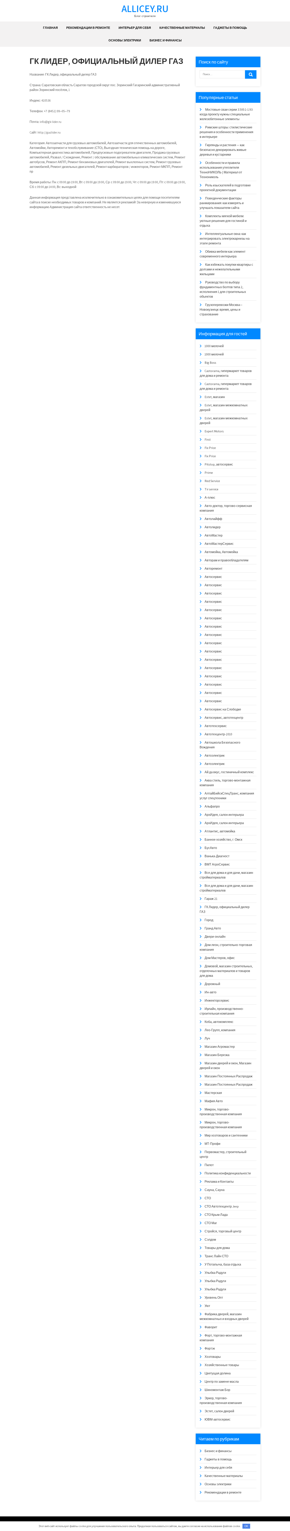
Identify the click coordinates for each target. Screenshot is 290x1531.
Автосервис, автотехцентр (224, 718)
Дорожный (212, 984)
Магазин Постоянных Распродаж (229, 1076)
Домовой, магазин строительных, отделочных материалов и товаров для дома (226, 971)
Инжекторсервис (217, 1000)
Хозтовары (213, 1357)
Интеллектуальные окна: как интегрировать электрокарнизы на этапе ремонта (225, 238)
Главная (50, 28)
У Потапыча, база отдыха (223, 1264)
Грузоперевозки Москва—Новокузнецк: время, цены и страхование (221, 309)
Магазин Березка (217, 1055)
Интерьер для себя (135, 28)
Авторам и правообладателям (226, 560)
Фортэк (210, 1348)
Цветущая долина (218, 1373)
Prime (209, 473)
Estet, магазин (215, 397)
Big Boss (210, 363)
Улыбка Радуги (215, 1273)
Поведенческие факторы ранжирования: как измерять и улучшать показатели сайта (222, 203)
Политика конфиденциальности (228, 1173)
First (208, 439)
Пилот (209, 1165)
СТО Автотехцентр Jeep (222, 1206)
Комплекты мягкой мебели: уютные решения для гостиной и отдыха (223, 221)
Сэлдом (210, 1240)
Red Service (212, 481)
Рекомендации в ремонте (88, 28)
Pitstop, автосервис (219, 464)
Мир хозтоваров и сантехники (226, 1135)
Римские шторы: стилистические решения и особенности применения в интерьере (226, 132)
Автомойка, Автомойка (221, 552)
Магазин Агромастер (220, 1047)
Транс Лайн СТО (216, 1256)
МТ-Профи (212, 1144)
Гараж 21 (211, 899)
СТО (208, 1198)
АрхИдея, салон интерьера (224, 815)
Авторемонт (213, 568)
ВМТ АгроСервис (217, 864)
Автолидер (213, 527)
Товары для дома (217, 1248)
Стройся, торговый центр (223, 1231)
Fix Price (210, 448)
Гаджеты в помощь (230, 28)
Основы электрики (125, 40)
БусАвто (211, 848)
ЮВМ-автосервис (217, 1419)
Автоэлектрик (215, 755)
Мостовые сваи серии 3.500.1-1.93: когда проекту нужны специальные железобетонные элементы (226, 114)
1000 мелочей (214, 346)
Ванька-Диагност (217, 856)
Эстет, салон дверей (219, 1411)
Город (209, 920)
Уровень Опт (214, 1297)
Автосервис (213, 577)
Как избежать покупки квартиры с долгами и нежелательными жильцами (226, 269)
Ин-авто (210, 992)
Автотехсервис (216, 726)
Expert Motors (214, 431)
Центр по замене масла (222, 1382)
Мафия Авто (214, 1101)
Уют (207, 1306)
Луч (207, 1038)
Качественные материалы (182, 28)
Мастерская (213, 1093)
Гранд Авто (213, 928)
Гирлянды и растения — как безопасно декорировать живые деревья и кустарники (223, 150)
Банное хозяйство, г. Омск (223, 839)
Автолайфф (213, 519)
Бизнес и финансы (166, 40)
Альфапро (212, 806)
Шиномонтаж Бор (217, 1390)
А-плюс (210, 497)
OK (246, 1526)
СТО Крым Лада (216, 1215)
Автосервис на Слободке (223, 709)
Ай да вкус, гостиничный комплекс (229, 772)
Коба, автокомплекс (219, 1022)
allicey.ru (145, 8)
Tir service (211, 489)
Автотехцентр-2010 (218, 734)
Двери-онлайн (215, 937)
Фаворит (211, 1327)
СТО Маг (211, 1223)
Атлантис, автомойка (220, 831)
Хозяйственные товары (222, 1365)
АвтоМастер (214, 535)
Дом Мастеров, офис (220, 958)
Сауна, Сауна (215, 1190)
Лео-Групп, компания (220, 1030)
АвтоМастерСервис (219, 544)
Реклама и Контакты (219, 1182)
